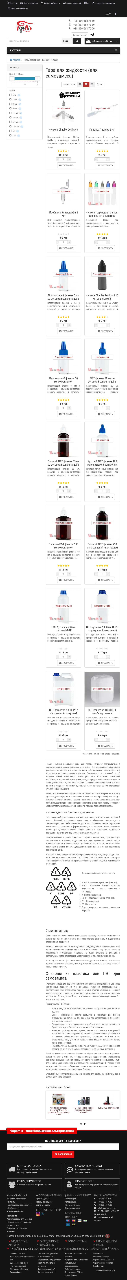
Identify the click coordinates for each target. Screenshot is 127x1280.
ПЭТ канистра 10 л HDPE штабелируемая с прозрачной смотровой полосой (102, 714)
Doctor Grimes (71, 1275)
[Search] (77, 41)
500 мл (16, 122)
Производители (43, 1199)
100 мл (16, 113)
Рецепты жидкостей (73, 3)
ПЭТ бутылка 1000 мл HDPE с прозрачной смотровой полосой (102, 630)
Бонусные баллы (43, 1205)
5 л (15, 131)
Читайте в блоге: (21, 1248)
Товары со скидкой (44, 1202)
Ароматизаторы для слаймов (19, 1219)
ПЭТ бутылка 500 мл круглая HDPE (64, 628)
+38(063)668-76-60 (84, 24)
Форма (50, 147)
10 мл (16, 99)
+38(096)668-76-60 (84, 28)
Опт (87, 3)
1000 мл (17, 126)
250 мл (16, 117)
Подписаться (65, 1154)
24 (100, 84)
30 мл (16, 104)
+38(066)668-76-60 (84, 20)
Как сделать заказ (72, 1205)
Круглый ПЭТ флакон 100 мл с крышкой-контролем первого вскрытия (102, 464)
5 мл (15, 95)
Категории (15, 50)
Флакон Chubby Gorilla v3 (63, 129)
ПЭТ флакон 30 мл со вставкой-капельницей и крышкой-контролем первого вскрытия (102, 383)
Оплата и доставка (30, 3)
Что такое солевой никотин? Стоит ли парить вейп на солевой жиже (59, 1111)
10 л (15, 135)
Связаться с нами (72, 1208)
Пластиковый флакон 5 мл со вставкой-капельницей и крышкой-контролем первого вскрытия (63, 300)
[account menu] (116, 13)
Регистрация (70, 1199)
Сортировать (69, 84)
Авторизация (70, 1202)
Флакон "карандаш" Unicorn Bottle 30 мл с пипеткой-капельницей (102, 216)
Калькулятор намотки (19, 8)
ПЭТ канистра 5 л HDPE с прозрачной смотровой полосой (63, 713)
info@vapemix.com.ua (106, 1208)
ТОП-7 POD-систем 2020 (108, 1108)
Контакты (13, 3)
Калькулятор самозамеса (104, 3)
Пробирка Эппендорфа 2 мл (63, 214)
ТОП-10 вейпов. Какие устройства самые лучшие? (84, 1110)
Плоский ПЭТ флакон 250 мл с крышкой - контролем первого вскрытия (102, 547)
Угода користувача (15, 1211)
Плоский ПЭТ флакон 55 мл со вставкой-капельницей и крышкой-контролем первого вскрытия (63, 466)
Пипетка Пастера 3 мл (102, 129)
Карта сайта (12, 1216)
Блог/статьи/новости (51, 3)
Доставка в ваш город (16, 1199)
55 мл (16, 108)
